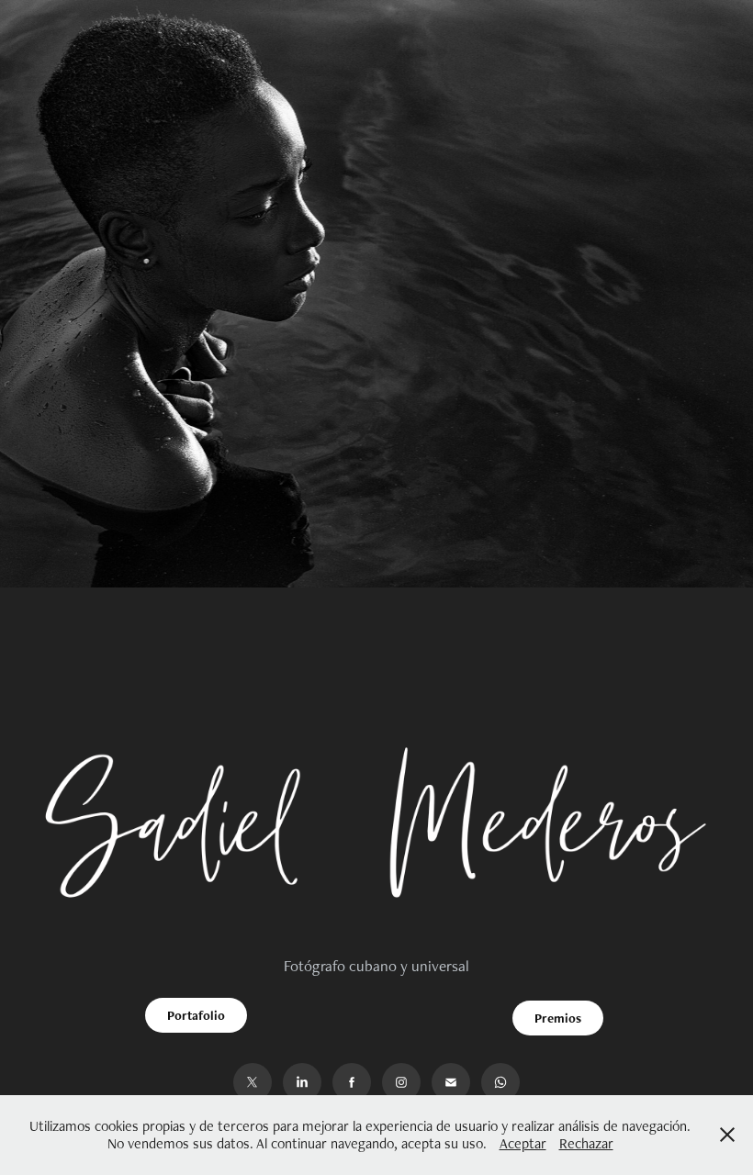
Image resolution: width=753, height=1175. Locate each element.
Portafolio (196, 1015)
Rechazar (586, 1143)
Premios (557, 1018)
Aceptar (523, 1143)
